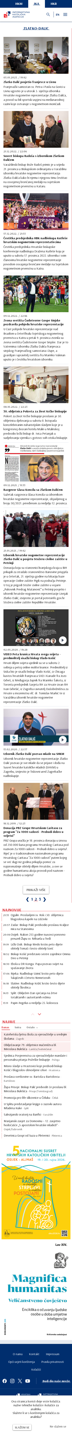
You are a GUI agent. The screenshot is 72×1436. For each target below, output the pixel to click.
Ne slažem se (58, 1426)
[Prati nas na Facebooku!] (4, 1381)
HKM (18, 3)
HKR (54, 3)
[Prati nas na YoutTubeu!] (27, 1381)
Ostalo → (32, 1027)
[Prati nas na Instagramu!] (12, 1381)
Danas (5, 1027)
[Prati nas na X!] (20, 1381)
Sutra (18, 1027)
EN (57, 14)
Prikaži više (36, 890)
